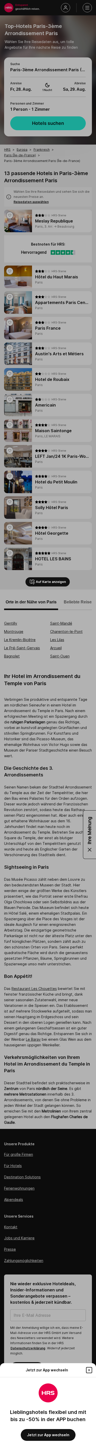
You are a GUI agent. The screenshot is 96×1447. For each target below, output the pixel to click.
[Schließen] (89, 1370)
